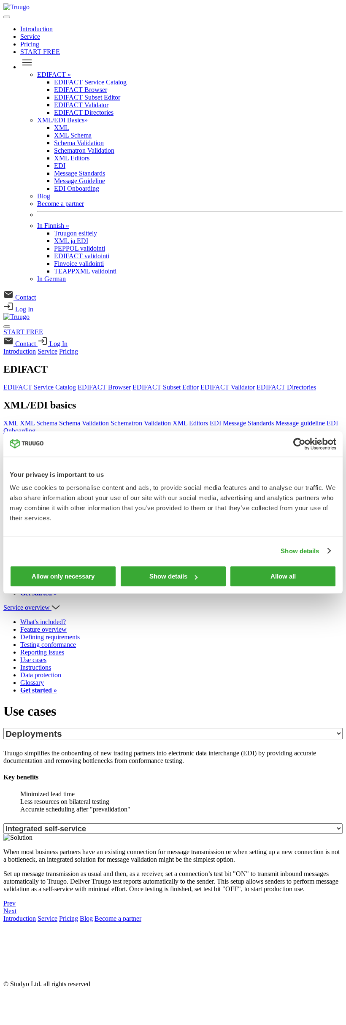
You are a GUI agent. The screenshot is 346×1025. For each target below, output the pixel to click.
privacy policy (22, 955)
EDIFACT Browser (80, 89)
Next (9, 910)
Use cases (33, 659)
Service (30, 36)
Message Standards (79, 173)
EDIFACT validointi (81, 256)
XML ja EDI (71, 240)
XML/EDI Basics (62, 120)
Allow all (283, 576)
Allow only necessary (63, 576)
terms (10, 969)
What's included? (43, 621)
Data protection (40, 675)
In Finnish (53, 225)
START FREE (40, 51)
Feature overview (43, 629)
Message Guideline (79, 180)
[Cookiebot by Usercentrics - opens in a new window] (299, 444)
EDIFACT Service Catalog (90, 82)
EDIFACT (54, 74)
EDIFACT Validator (81, 104)
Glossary (32, 682)
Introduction (36, 28)
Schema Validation (79, 142)
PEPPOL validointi (79, 248)
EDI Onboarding (76, 188)
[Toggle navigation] (6, 17)
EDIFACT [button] (25, 369)
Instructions (35, 667)
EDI (59, 165)
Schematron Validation (84, 150)
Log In (23, 309)
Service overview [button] (27, 607)
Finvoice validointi (79, 263)
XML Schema (73, 135)
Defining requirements (50, 637)
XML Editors (71, 158)
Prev (9, 903)
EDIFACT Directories (84, 112)
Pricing (29, 44)
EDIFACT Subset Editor (87, 97)
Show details (300, 550)
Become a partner (60, 203)
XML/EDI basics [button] (39, 405)
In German (51, 278)
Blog (43, 196)
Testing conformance (48, 644)
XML (61, 127)
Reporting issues (42, 652)
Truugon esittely (75, 233)
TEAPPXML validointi (85, 271)
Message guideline (300, 423)
